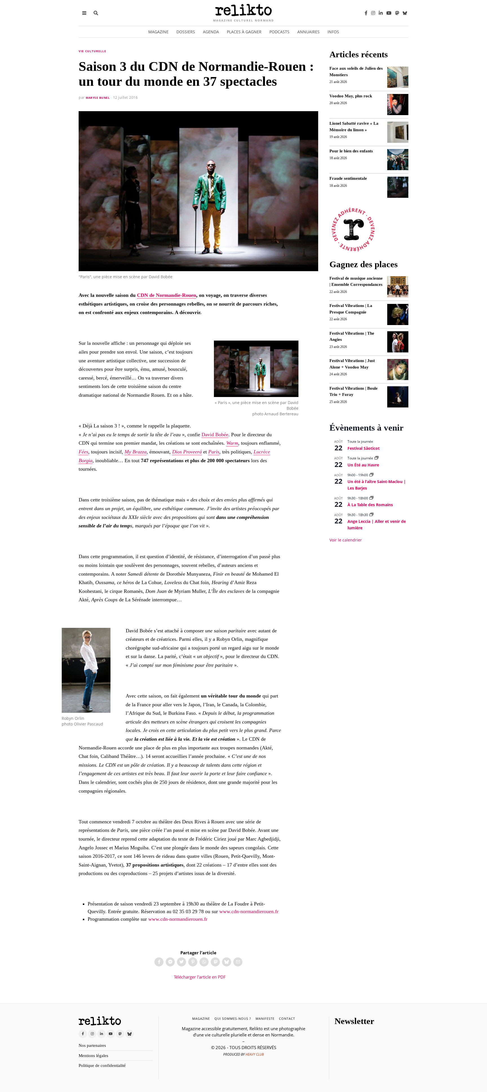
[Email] (237, 961)
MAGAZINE (201, 1018)
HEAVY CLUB (254, 1054)
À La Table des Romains (370, 504)
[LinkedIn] (380, 13)
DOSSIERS (185, 31)
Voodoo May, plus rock (350, 96)
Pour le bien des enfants (351, 151)
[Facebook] (366, 13)
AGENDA (211, 31)
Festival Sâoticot (363, 448)
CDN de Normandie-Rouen (166, 295)
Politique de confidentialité (102, 1065)
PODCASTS (279, 31)
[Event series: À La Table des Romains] (371, 498)
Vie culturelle (92, 51)
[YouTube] (389, 13)
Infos (333, 31)
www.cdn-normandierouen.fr (248, 911)
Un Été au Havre (363, 465)
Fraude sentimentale (348, 178)
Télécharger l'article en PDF (199, 977)
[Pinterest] (192, 961)
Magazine (158, 31)
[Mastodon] (397, 13)
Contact (287, 1018)
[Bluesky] (404, 13)
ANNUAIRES (308, 31)
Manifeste (265, 1018)
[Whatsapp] (204, 961)
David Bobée (215, 434)
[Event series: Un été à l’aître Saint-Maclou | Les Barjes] (371, 475)
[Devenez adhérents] (353, 229)
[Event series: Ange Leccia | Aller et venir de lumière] (371, 514)
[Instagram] (373, 13)
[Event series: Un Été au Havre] (376, 458)
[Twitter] (181, 961)
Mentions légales (93, 1055)
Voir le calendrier (345, 540)
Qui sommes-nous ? (232, 1018)
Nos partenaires (92, 1045)
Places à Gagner (244, 31)
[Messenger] (170, 961)
